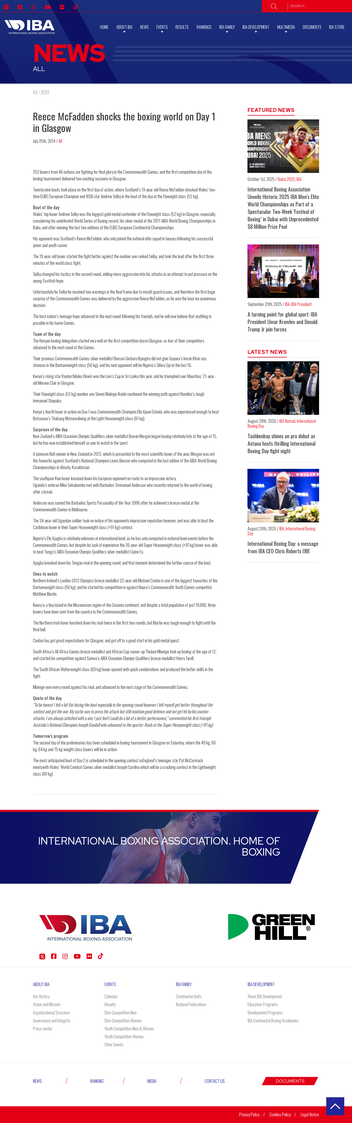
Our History (41, 996)
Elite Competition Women (123, 1020)
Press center (42, 1028)
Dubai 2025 (286, 179)
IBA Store (337, 27)
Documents (312, 27)
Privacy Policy (249, 1114)
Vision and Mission (46, 1004)
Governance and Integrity (51, 1020)
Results (182, 27)
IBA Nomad (287, 421)
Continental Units (189, 996)
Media (151, 1081)
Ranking (97, 1081)
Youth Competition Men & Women (129, 1028)
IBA (299, 179)
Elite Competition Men (121, 1013)
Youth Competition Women (124, 1036)
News (144, 27)
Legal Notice (310, 1114)
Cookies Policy (280, 1114)
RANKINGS (204, 27)
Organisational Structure (51, 1013)
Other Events (114, 1044)
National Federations (191, 1004)
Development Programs (265, 1013)
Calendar (111, 996)
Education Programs (263, 1004)
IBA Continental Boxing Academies (273, 1020)
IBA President (301, 304)
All (60, 141)
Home (104, 27)
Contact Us (215, 1081)
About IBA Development (265, 996)
